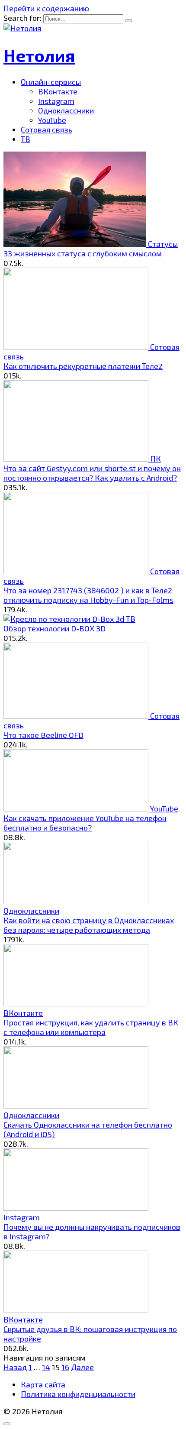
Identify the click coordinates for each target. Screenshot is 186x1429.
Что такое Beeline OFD (43, 735)
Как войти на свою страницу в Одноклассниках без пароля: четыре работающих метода (88, 924)
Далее (82, 1367)
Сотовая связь (46, 129)
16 (65, 1367)
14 (46, 1367)
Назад (15, 1367)
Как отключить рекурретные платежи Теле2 (83, 366)
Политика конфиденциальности (78, 1394)
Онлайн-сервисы (51, 82)
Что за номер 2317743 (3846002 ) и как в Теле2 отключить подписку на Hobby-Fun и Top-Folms (88, 595)
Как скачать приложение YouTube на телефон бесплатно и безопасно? (85, 822)
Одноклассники (66, 110)
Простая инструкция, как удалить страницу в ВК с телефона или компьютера (90, 1027)
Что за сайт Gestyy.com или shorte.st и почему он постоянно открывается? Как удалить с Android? (92, 472)
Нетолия (39, 55)
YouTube (52, 120)
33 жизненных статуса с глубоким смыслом (82, 253)
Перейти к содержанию (46, 8)
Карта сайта (43, 1384)
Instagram (56, 101)
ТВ (25, 139)
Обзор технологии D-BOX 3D (54, 628)
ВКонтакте (57, 91)
